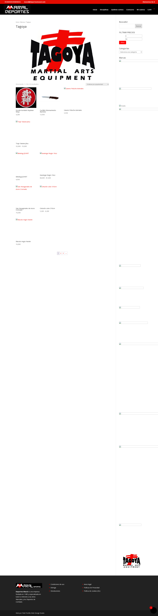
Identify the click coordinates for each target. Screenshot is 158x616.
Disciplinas (104, 10)
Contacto (130, 10)
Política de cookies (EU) (92, 591)
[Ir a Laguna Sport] (129, 308)
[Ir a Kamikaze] (131, 288)
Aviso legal (87, 584)
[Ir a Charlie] (122, 106)
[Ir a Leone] (133, 323)
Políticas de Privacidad (91, 588)
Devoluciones (55, 591)
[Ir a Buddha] (135, 89)
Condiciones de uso (57, 584)
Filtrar (123, 42)
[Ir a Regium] (130, 525)
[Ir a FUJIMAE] (130, 266)
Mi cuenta (141, 10)
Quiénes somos (117, 10)
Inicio (95, 10)
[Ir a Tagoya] (130, 567)
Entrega (53, 588)
